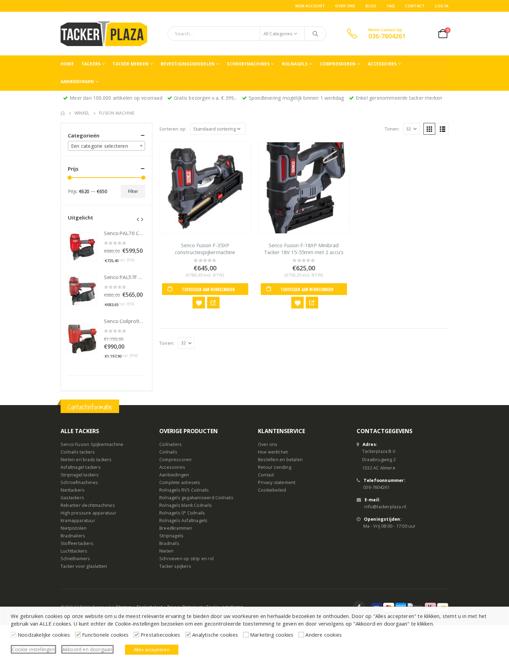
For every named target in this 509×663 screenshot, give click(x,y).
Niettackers (72, 490)
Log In (441, 5)
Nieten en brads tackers (86, 460)
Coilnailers (170, 444)
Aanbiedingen (77, 81)
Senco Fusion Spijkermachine (92, 444)
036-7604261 (376, 487)
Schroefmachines (248, 64)
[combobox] (106, 146)
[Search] (315, 34)
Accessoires (382, 64)
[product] (205, 187)
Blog (371, 5)
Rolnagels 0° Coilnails (182, 513)
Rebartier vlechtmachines (88, 505)
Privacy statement (276, 482)
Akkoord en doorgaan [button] (87, 649)
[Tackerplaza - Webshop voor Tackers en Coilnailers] (104, 33)
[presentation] (138, 219)
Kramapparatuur (78, 520)
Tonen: (392, 129)
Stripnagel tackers (80, 475)
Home (67, 64)
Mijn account (310, 5)
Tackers (90, 64)
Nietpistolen (74, 528)
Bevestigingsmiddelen (188, 64)
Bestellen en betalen (280, 460)
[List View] (442, 129)
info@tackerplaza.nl (385, 507)
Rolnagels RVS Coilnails (184, 490)
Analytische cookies (215, 634)
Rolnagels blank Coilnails (185, 505)
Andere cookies (323, 634)
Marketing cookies (271, 634)
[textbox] (106, 146)
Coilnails (168, 452)
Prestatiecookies (160, 634)
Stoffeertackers (77, 543)
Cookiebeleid (272, 490)
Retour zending (274, 467)
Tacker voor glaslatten (84, 566)
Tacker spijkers (175, 566)
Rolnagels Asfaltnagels (183, 520)
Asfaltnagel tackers (81, 467)
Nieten (166, 551)
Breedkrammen (175, 528)
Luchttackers (74, 551)
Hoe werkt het (273, 452)
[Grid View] (429, 129)
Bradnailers (73, 536)
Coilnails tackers (78, 452)
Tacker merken (131, 64)
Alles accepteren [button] (152, 649)
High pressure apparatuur (88, 513)
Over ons (345, 5)
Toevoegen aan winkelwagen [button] (208, 289)
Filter (133, 191)
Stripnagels (171, 536)
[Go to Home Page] (63, 113)
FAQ (391, 5)
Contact (415, 5)
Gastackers (72, 498)
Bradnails (169, 543)
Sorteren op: (172, 129)
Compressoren (338, 64)
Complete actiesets (179, 482)
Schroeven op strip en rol (186, 559)
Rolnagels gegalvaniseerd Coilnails (196, 498)
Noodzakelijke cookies (44, 634)
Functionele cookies (105, 634)
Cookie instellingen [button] (33, 649)
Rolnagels (295, 64)
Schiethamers (75, 559)
